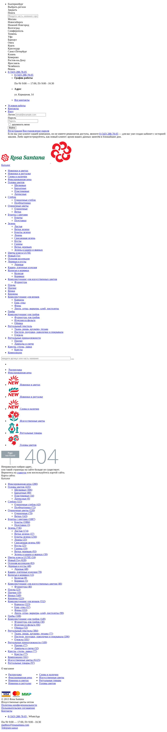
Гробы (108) (14, 616)
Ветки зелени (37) (24, 533)
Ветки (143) (20, 516)
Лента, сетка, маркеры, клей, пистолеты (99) (39, 613)
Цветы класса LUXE (19, 252)
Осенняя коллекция (19, 258)
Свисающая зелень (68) (27, 542)
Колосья (18, 273)
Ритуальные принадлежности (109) (27, 642)
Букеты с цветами (18, 214)
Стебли (12, 197)
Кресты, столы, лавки (20, 346)
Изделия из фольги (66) (27, 624)
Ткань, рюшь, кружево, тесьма (31, 329)
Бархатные (20, 188)
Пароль (12, 117)
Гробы (11, 311)
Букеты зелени (22, 232)
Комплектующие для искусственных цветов (32, 279)
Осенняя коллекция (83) (21, 563)
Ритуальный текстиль (20, 326)
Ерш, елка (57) (22, 607)
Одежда (18, 335)
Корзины (13, 293)
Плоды (11, 285)
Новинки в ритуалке (19, 173)
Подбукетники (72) (25, 507)
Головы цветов (16, 182)
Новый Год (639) (17, 560)
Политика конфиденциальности (19, 705)
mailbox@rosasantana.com (15, 725)
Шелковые (20, 185)
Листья (18, 226)
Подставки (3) (22, 525)
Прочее (18, 340)
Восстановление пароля (36, 130)
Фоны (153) (20, 610)
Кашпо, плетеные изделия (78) (25, 572)
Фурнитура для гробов (27, 317)
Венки (11, 291)
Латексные (20, 194)
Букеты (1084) (22, 522)
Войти (12, 128)
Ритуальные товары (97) (21, 663)
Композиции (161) (18, 657)
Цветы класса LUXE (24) (22, 557)
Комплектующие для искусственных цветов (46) (35, 583)
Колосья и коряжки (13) (21, 575)
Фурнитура (20, 282)
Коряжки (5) (21, 580)
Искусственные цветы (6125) (24, 660)
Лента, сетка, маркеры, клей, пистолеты (36, 308)
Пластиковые (21, 191)
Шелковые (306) (23, 489)
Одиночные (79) (23, 513)
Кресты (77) (21, 654)
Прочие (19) (14, 592)
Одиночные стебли (25, 200)
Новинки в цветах (18, 170)
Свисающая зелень (24, 238)
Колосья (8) (20, 577)
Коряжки (19, 276)
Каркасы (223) (22, 604)
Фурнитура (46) (23, 586)
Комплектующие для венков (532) (27, 601)
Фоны (17, 305)
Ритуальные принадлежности (24, 337)
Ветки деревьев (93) (25, 551)
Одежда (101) (21, 639)
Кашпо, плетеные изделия (22, 267)
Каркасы (19, 299)
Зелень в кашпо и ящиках (28, 249)
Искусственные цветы (32, 420)
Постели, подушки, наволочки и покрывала (38, 332)
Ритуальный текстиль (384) (23, 630)
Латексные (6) (22, 498)
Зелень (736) (15, 528)
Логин (12, 114)
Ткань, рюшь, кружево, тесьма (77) (33, 633)
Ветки (17, 211)
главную (21, 472)
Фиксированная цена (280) (23, 484)
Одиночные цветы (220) (21, 510)
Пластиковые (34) (24, 495)
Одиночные (21, 208)
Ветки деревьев (23, 247)
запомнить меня (21, 124)
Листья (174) (21, 531)
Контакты (13, 108)
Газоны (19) (20, 548)
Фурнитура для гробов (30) (29, 621)
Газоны (18, 244)
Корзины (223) (16, 598)
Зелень (11, 223)
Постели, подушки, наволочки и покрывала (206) (41, 636)
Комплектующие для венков (23, 296)
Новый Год (14, 255)
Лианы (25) (20, 539)
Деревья (18, 264)
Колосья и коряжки (18, 270)
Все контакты (22, 100)
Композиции (15, 352)
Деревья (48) (21, 569)
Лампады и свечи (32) (26, 648)
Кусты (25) (20, 545)
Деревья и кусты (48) (19, 566)
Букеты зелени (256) (25, 536)
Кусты (17, 241)
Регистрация (15, 130)
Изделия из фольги (24, 320)
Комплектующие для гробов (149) (27, 619)
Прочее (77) (20, 645)
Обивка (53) (21, 627)
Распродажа (15, 369)
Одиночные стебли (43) (27, 504)
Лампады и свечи (24, 343)
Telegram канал (9, 727)
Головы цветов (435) (19, 487)
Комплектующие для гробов (23, 314)
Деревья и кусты (17, 261)
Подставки (20, 220)
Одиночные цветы (18, 205)
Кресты (18, 349)
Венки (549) (14, 595)
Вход (10, 111)
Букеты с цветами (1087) (21, 519)
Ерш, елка (19, 302)
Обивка (18, 323)
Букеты (18, 217)
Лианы (18, 235)
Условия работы (17, 105)
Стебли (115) (15, 501)
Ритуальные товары (30, 433)
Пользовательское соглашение (18, 708)
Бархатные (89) (22, 492)
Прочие (12, 288)
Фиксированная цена (19, 179)
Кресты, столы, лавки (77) (22, 651)
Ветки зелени (21, 229)
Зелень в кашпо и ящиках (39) (31, 554)
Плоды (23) (14, 589)
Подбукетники (22, 203)
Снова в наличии (17, 176)
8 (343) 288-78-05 (17, 72)
